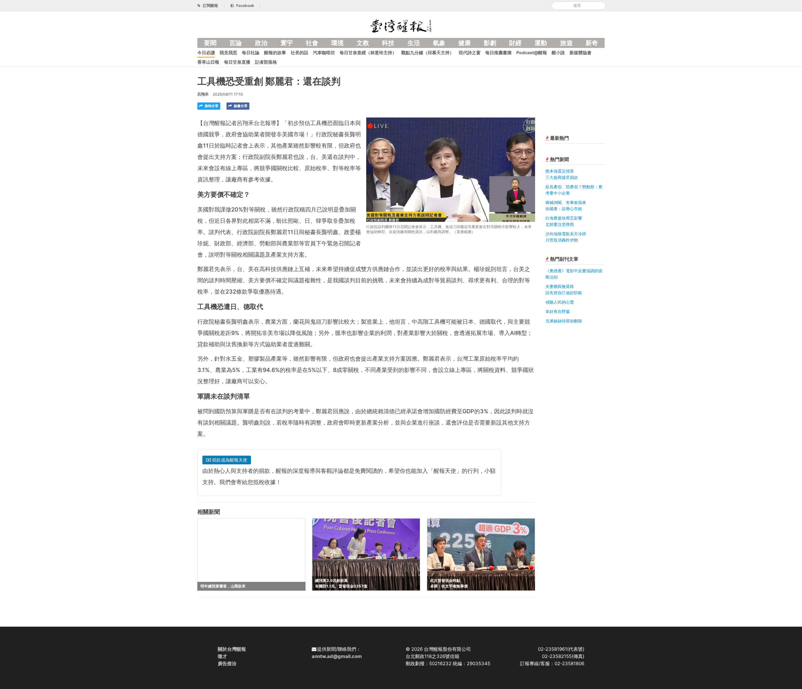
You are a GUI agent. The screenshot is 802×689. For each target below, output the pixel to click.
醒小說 (558, 52)
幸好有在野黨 (557, 311)
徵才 (222, 656)
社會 (312, 43)
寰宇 (286, 43)
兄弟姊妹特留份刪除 (563, 320)
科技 (388, 43)
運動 (540, 43)
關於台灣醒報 (232, 649)
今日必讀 (206, 52)
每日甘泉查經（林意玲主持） (368, 52)
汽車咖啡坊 (324, 52)
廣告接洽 (227, 663)
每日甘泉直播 (237, 62)
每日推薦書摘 (498, 52)
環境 (337, 43)
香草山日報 (208, 62)
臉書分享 (240, 106)
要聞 (210, 43)
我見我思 (228, 52)
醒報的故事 (275, 52)
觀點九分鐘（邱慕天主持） (427, 52)
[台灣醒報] (401, 25)
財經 (515, 43)
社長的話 (299, 52)
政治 (261, 43)
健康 (464, 43)
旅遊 (566, 43)
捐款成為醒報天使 (229, 459)
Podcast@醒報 (531, 52)
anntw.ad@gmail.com (337, 656)
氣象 (439, 43)
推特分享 (211, 106)
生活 (414, 43)
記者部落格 (266, 62)
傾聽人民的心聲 (559, 302)
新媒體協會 (580, 52)
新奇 (592, 43)
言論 (235, 43)
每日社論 (250, 52)
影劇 (490, 43)
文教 (363, 43)
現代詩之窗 (470, 52)
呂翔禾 (203, 94)
